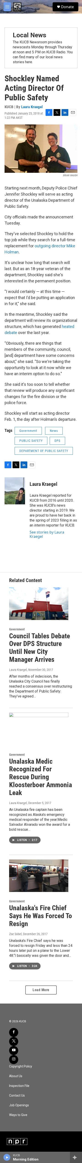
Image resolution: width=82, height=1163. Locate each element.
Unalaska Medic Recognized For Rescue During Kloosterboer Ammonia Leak (40, 777)
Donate (67, 7)
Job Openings (19, 1105)
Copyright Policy (20, 1066)
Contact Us (17, 1095)
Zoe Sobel (15, 934)
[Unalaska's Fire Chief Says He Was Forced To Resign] (38, 875)
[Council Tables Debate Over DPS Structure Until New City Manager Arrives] (38, 603)
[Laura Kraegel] (15, 490)
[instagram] (13, 1059)
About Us (15, 1076)
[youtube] (13, 1050)
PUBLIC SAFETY (31, 440)
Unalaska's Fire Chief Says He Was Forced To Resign (40, 916)
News (54, 431)
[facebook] (13, 1032)
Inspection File (19, 1086)
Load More (41, 990)
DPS (57, 440)
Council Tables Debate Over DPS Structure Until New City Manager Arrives (39, 647)
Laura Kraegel (32, 107)
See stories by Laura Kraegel (47, 534)
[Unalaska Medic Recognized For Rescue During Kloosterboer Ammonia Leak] (38, 729)
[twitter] (13, 1041)
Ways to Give (18, 1115)
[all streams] (76, 1157)
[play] (7, 1157)
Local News (29, 35)
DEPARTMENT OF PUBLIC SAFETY (43, 451)
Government (28, 431)
